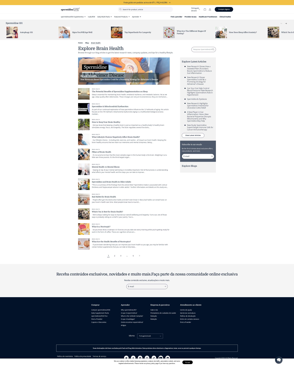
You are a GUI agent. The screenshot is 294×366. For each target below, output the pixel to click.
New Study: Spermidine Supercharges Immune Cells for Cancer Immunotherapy (200, 127)
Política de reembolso (65, 356)
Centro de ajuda (186, 310)
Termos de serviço (99, 356)
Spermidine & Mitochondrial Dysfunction (110, 106)
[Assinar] (211, 156)
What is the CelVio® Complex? (132, 316)
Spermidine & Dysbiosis (197, 99)
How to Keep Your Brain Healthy (106, 122)
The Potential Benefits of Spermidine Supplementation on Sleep (120, 92)
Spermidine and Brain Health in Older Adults (111, 182)
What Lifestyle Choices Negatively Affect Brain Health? (116, 137)
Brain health (95, 43)
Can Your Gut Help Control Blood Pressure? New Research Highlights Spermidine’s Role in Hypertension (200, 91)
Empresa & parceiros (160, 305)
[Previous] (281, 23)
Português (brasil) (145, 336)
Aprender (125, 305)
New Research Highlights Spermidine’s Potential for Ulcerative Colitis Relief (198, 105)
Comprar (95, 305)
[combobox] (145, 9)
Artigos (123, 325)
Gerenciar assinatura (188, 313)
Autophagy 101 (26, 32)
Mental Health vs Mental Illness (106, 167)
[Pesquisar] (213, 49)
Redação (153, 316)
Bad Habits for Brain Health (104, 197)
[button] (279, 360)
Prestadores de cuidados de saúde (163, 313)
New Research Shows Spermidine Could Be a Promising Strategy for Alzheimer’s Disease (196, 80)
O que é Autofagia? (128, 319)
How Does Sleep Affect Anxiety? (243, 32)
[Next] (286, 23)
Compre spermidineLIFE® (100, 310)
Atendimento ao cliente (190, 305)
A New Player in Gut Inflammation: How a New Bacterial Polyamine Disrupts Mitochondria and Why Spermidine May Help (199, 116)
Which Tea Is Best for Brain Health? (107, 212)
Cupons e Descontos (98, 322)
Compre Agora (224, 9)
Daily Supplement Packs (100, 313)
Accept (187, 362)
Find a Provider (96, 319)
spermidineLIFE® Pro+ (99, 316)
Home (80, 43)
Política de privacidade (82, 356)
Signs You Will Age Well (82, 32)
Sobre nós (154, 310)
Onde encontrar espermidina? (132, 322)
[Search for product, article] (120, 9)
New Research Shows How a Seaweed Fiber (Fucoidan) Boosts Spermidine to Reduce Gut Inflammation (199, 69)
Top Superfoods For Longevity (137, 32)
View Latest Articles (193, 135)
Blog (87, 43)
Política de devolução (187, 316)
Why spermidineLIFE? (129, 310)
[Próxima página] (139, 255)
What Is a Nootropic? (101, 227)
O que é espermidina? (129, 313)
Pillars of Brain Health (101, 152)
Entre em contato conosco (189, 319)
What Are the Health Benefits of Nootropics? (111, 242)
